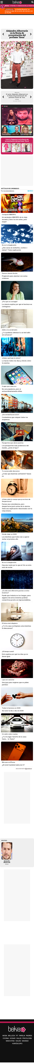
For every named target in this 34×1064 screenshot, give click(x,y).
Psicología (27, 1038)
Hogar (12, 1038)
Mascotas (10, 1041)
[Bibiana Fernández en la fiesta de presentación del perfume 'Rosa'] (26, 148)
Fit (17, 1035)
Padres (29, 1035)
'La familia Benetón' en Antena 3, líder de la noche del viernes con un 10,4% (19, 11)
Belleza (11, 1035)
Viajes (18, 1041)
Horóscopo (17, 1043)
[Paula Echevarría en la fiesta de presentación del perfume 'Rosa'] (6, 148)
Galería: (17, 140)
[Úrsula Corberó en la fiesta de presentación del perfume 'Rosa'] (16, 148)
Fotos (13, 6)
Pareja (22, 1035)
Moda (5, 1035)
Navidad (25, 1041)
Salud (18, 1038)
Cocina (6, 1038)
